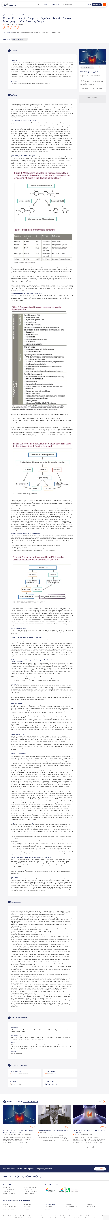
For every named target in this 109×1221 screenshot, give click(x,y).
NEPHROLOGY (49, 1209)
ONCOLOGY (48, 1206)
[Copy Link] (15, 27)
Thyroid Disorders (23, 14)
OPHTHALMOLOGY (71, 1206)
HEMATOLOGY (70, 1204)
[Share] (4, 27)
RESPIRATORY (91, 1206)
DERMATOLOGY (28, 1204)
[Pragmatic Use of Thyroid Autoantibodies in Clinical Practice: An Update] (19, 1114)
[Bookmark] (11, 27)
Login (89, 4)
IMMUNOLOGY (91, 1204)
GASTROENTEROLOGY (9, 1209)
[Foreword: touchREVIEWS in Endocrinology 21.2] (54, 1114)
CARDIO (5, 1204)
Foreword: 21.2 (53, 1130)
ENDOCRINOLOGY (50, 1204)
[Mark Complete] (8, 27)
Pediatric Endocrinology (10, 14)
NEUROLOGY (28, 1206)
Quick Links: (6, 39)
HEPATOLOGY (28, 1209)
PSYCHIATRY (69, 1209)
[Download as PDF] (18, 27)
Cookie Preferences (9, 1193)
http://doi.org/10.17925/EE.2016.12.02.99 (52, 32)
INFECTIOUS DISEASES (10, 1206)
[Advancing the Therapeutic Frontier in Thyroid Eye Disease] (89, 1114)
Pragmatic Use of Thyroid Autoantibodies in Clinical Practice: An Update (89, 73)
